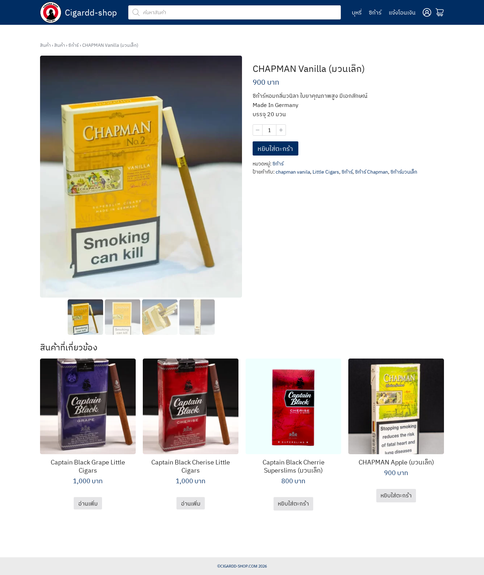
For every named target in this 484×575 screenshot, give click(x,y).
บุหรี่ (357, 12)
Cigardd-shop (91, 12)
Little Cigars (326, 172)
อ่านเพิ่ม (88, 503)
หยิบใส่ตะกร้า (275, 149)
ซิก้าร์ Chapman (371, 172)
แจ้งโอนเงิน (402, 12)
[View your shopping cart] (439, 12)
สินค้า (45, 45)
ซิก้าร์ (375, 12)
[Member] (427, 12)
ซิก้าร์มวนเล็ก (403, 172)
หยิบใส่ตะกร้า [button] (293, 503)
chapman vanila (293, 172)
